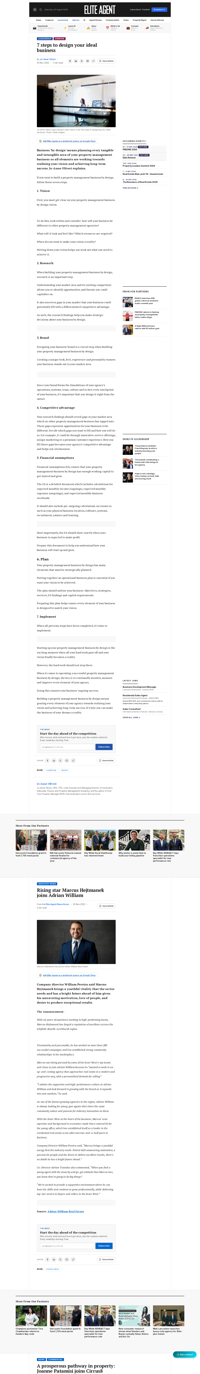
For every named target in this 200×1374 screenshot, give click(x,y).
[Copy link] (93, 61)
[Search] (40, 9)
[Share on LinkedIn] (75, 61)
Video (126, 20)
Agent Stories (95, 20)
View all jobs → (131, 717)
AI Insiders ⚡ (159, 9)
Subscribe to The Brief (140, 9)
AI (84, 20)
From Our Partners (136, 291)
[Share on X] (81, 61)
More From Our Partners (32, 825)
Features (49, 20)
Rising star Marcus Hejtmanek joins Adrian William (70, 892)
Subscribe (104, 746)
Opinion (75, 20)
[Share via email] (87, 61)
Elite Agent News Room (57, 904)
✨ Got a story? (185, 1354)
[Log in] (35, 10)
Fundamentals (112, 20)
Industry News (47, 884)
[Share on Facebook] (70, 61)
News (38, 20)
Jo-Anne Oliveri (48, 59)
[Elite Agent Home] (100, 9)
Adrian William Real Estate (65, 1211)
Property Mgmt (139, 20)
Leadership (63, 20)
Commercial (55, 1359)
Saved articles (157, 20)
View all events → (130, 188)
